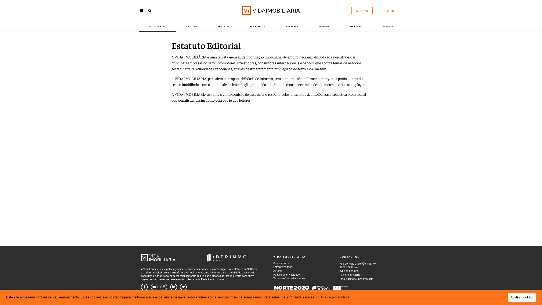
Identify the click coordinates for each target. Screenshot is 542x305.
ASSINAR (362, 11)
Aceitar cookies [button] (522, 297)
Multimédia (257, 26)
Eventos (324, 26)
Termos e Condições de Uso (289, 278)
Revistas (224, 26)
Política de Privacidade (286, 274)
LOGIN (389, 11)
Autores (277, 270)
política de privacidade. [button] (333, 297)
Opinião (192, 26)
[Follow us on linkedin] (173, 287)
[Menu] (141, 10)
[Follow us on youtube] (154, 287)
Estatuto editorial (283, 267)
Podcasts (356, 26)
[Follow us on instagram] (163, 287)
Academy (388, 26)
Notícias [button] (155, 26)
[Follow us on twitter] (183, 287)
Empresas (292, 26)
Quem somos (281, 263)
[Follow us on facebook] (144, 287)
